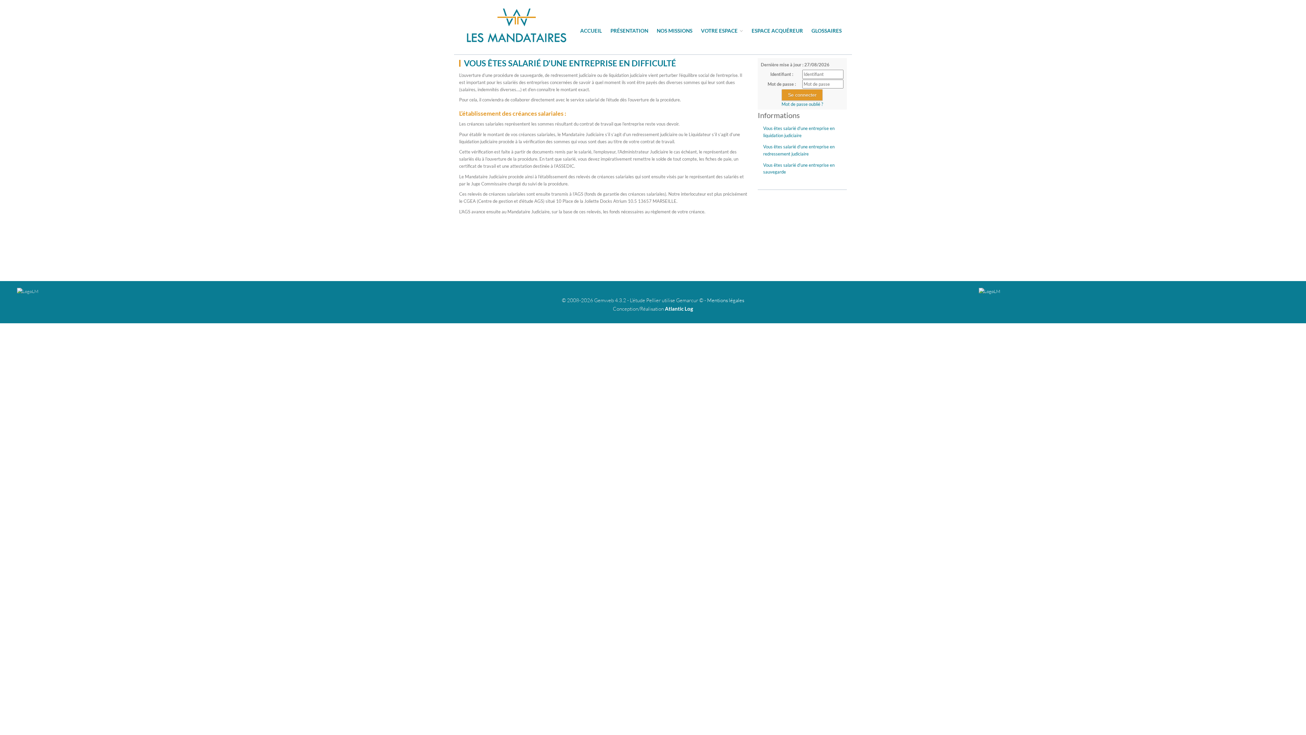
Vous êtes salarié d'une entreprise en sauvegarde (799, 168)
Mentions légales (725, 300)
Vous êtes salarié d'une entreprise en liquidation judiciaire (799, 132)
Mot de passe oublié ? (802, 104)
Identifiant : (781, 74)
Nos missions (674, 31)
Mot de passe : (782, 84)
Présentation (629, 31)
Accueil (591, 31)
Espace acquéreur (777, 31)
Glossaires (826, 31)
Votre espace (720, 31)
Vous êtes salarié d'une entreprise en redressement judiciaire (799, 150)
